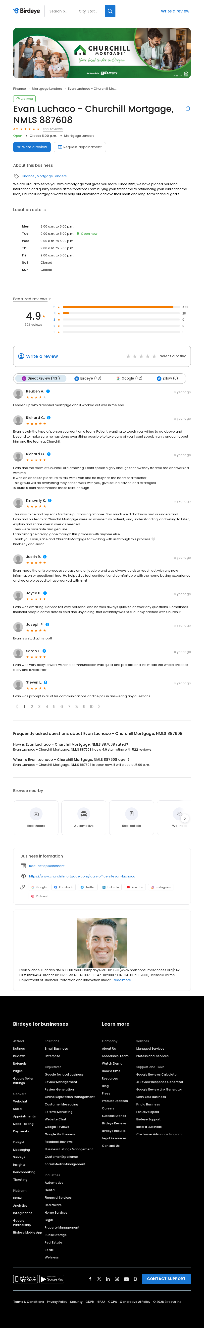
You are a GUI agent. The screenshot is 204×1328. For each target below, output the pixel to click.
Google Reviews (57, 1127)
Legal (49, 1220)
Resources (110, 1078)
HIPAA (101, 1302)
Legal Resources (114, 1138)
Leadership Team (115, 1056)
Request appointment (82, 147)
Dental (50, 1190)
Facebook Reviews (59, 1142)
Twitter (90, 887)
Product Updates (115, 1101)
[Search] (110, 11)
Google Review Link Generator (159, 1089)
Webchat (20, 1101)
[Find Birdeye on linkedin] (108, 1279)
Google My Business (60, 1134)
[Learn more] (102, 943)
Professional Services (152, 1056)
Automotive (54, 1182)
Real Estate (53, 1242)
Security (76, 1302)
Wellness (52, 1257)
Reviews (19, 1056)
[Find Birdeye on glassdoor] (135, 1279)
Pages (18, 1071)
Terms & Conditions (28, 1302)
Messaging (21, 1150)
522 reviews (53, 129)
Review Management (61, 1082)
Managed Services (150, 1048)
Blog (105, 1086)
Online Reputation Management (70, 1097)
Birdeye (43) (90, 378)
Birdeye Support (148, 1119)
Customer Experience (61, 1157)
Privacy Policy (57, 1302)
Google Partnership (22, 1222)
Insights (19, 1165)
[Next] (184, 818)
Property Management (62, 1227)
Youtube (137, 887)
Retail (49, 1250)
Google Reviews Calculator (157, 1074)
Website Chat (55, 1119)
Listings (19, 1048)
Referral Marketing (58, 1112)
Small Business (56, 1048)
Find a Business (148, 1104)
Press (106, 1093)
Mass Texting (23, 1124)
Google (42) (132, 378)
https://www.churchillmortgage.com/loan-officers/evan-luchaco (82, 876)
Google (41, 887)
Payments (21, 1131)
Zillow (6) (170, 378)
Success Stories (114, 1116)
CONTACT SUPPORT (166, 1278)
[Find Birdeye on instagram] (117, 1279)
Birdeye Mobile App (27, 1232)
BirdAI (17, 1198)
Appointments (24, 1116)
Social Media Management (65, 1164)
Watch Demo (112, 1063)
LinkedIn (113, 887)
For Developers (147, 1112)
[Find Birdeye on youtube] (126, 1279)
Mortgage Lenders (47, 88)
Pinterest (42, 896)
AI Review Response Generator (159, 1082)
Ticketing (20, 1179)
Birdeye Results (114, 1131)
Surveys (19, 1157)
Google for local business (64, 1074)
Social (17, 1109)
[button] (99, 706)
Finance (19, 88)
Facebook (66, 887)
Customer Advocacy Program (159, 1134)
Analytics (20, 1205)
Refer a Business (149, 1127)
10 (92, 706)
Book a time (111, 1071)
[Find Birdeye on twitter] (99, 1279)
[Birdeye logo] (27, 11)
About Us (109, 1048)
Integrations (22, 1213)
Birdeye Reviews (114, 1123)
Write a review (175, 11)
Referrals (20, 1063)
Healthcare (53, 1205)
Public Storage (56, 1235)
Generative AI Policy (135, 1302)
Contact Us (111, 1146)
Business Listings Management (69, 1149)
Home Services (56, 1212)
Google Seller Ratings (23, 1080)
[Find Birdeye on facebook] (90, 1279)
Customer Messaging (61, 1104)
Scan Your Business (151, 1097)
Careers (108, 1108)
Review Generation (59, 1089)
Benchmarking (24, 1172)
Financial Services (58, 1197)
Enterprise (52, 1056)
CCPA (112, 1302)
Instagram (163, 887)
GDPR (90, 1302)
